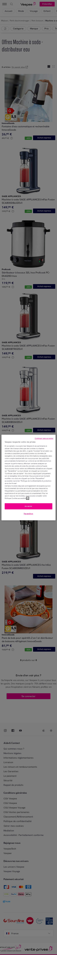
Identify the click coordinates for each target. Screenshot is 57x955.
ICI (28, 498)
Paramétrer (28, 514)
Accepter (28, 506)
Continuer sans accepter (44, 438)
